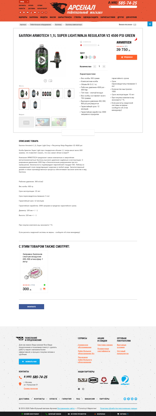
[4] (122, 46)
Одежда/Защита (90, 17)
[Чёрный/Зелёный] (81, 57)
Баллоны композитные (74, 24)
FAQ (78, 399)
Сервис (40, 5)
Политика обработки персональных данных (118, 408)
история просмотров (78, 414)
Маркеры (23, 17)
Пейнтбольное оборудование (40, 24)
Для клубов (131, 17)
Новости (22, 8)
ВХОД (22, 1)
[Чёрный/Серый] (86, 57)
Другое (120, 17)
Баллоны (33, 17)
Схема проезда (31, 388)
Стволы (77, 17)
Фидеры (44, 17)
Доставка (31, 8)
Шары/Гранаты (65, 17)
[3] (120, 46)
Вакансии (90, 399)
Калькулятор (42, 8)
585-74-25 (35, 376)
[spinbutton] (99, 66)
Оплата (30, 5)
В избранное (87, 42)
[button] (103, 66)
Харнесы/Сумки (108, 17)
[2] (119, 46)
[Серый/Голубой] (90, 57)
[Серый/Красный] (94, 57)
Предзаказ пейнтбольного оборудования (85, 359)
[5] (123, 46)
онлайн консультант (31, 414)
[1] (117, 46)
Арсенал (23, 24)
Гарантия (66, 399)
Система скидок (105, 345)
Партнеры (104, 399)
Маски (53, 17)
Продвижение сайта (65, 408)
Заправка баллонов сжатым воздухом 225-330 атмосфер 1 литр (33, 258)
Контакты (22, 5)
